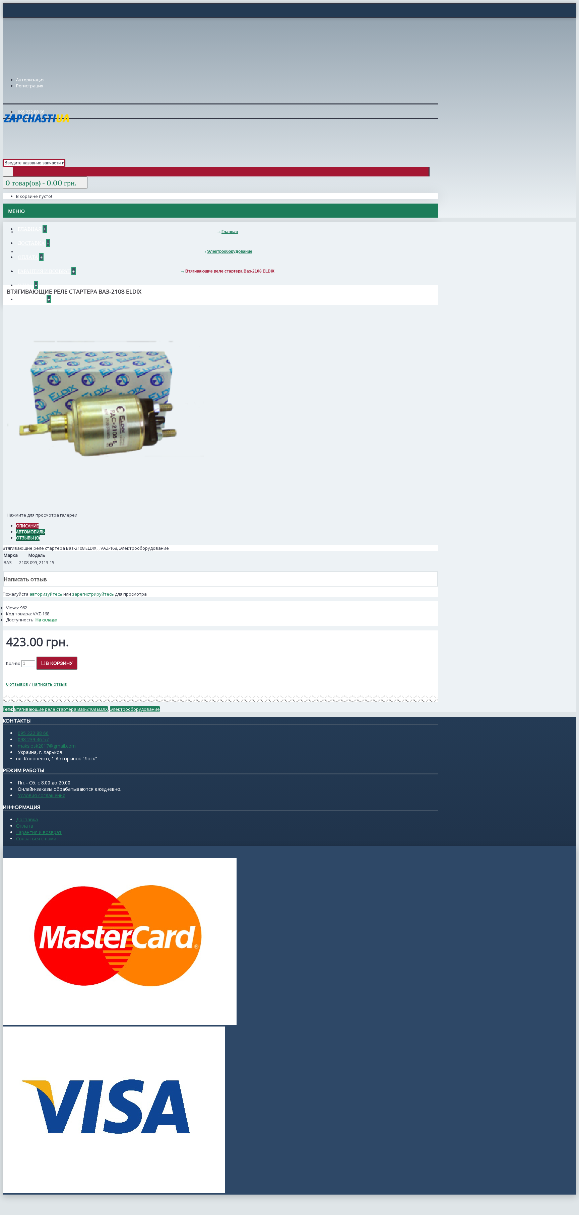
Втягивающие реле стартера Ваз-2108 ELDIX (61, 709)
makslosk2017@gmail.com (47, 746)
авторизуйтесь (45, 594)
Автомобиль (30, 532)
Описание (27, 526)
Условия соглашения (41, 795)
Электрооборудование (135, 709)
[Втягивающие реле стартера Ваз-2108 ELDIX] (103, 508)
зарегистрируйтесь (93, 594)
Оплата (24, 826)
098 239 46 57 (33, 739)
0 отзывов (17, 684)
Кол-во (13, 663)
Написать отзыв (49, 684)
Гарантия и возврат (39, 832)
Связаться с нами (36, 838)
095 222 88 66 (33, 733)
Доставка (27, 819)
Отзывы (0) (28, 538)
